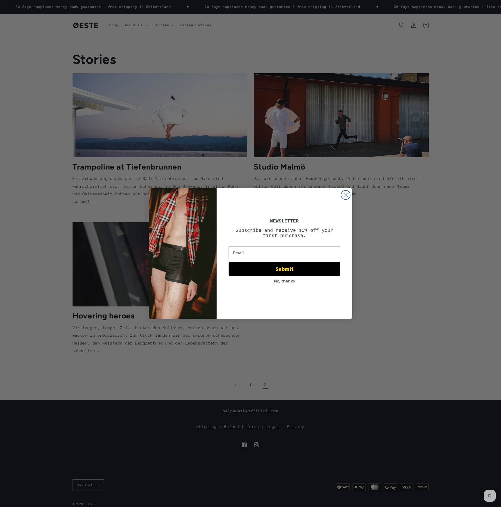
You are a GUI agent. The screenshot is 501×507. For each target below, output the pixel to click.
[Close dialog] (345, 195)
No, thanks (284, 281)
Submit (285, 269)
